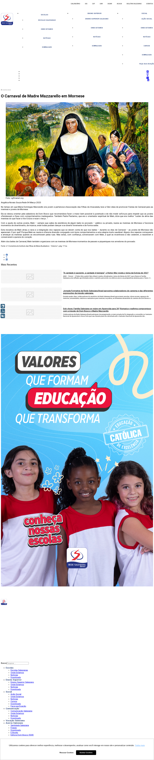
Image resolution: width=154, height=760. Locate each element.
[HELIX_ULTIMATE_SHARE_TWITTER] (6, 257)
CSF (93, 4)
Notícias (47, 38)
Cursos (14, 701)
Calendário (75, 4)
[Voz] (3, 311)
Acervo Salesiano (14, 723)
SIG (86, 4)
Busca (3, 663)
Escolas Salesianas (47, 20)
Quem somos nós (14, 621)
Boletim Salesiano (134, 4)
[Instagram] (36, 608)
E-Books (14, 732)
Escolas (44, 15)
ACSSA (119, 4)
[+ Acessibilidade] (3, 316)
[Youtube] (40, 608)
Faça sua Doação (18, 706)
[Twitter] (38, 608)
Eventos (149, 4)
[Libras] (3, 306)
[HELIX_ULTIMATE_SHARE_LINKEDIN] (7, 259)
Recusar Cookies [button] (67, 753)
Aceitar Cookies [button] (86, 753)
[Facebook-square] (34, 608)
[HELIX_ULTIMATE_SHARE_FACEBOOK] (7, 255)
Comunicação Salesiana (21, 711)
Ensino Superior (95, 13)
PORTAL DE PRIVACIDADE (16, 637)
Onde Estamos (47, 29)
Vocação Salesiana (15, 720)
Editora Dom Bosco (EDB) (22, 735)
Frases (14, 728)
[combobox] (17, 663)
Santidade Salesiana (20, 725)
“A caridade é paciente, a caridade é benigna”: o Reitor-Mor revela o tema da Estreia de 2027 (105, 273)
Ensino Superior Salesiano (97, 19)
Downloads (47, 47)
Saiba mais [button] (140, 745)
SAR (101, 4)
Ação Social (16, 694)
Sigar (110, 4)
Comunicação (12, 708)
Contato (10, 647)
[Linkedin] (43, 608)
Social (9, 692)
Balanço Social (13, 624)
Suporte (10, 644)
